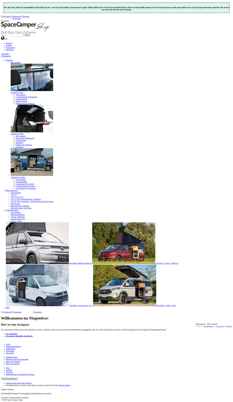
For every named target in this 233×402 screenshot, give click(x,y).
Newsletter (17, 19)
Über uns (9, 372)
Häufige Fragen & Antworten (17, 359)
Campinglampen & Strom (25, 186)
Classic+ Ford (16, 221)
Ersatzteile (19, 147)
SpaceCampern (65, 385)
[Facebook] (6, 16)
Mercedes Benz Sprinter (20, 206)
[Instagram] (16, 16)
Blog (8, 308)
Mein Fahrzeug (11, 191)
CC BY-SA (228, 326)
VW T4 (14, 195)
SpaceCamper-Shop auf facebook (19, 383)
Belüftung (19, 143)
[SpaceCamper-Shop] (25, 33)
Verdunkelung (21, 140)
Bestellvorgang (11, 357)
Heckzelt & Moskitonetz (25, 138)
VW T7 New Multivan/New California (26, 199)
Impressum (10, 351)
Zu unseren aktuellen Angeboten (19, 336)
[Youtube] (25, 16)
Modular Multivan (18, 215)
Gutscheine (6, 19)
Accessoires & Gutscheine (26, 188)
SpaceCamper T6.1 (18, 219)
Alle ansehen (16, 62)
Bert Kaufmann (208, 326)
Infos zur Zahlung (13, 364)
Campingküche (21, 99)
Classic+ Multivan (18, 217)
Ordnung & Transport (24, 145)
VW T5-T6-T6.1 (17, 197)
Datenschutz (10, 349)
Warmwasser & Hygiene (25, 103)
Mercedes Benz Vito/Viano (21, 208)
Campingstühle (21, 182)
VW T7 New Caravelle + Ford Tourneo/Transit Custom (32, 201)
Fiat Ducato (15, 204)
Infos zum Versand (13, 362)
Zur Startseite (11, 334)
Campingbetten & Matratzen (26, 97)
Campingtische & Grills (25, 184)
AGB (8, 344)
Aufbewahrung (21, 101)
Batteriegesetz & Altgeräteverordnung (20, 374)
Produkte (9, 60)
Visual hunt (220, 326)
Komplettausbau (12, 210)
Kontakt (9, 370)
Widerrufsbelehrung (13, 346)
